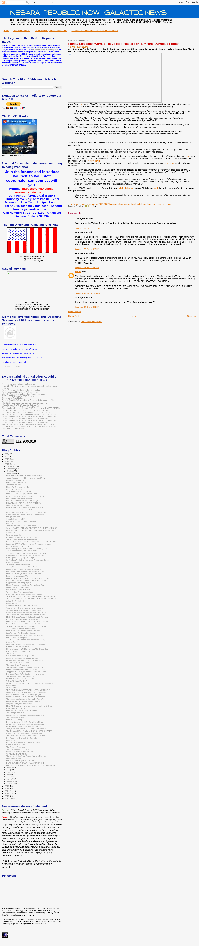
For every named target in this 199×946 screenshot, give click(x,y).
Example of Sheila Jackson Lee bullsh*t (21, 521)
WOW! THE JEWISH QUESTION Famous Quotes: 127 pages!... (30, 683)
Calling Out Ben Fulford (15, 601)
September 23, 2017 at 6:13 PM (87, 249)
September (11, 473)
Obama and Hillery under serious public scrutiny (24, 594)
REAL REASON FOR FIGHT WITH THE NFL (23, 503)
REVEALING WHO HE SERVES (18, 546)
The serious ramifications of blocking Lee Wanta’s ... (25, 699)
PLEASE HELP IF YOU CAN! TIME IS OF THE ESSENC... (28, 578)
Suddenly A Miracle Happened (17, 749)
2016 (7, 786)
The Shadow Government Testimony (20, 676)
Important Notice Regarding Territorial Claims (23, 742)
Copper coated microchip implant (18, 583)
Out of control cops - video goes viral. (20, 656)
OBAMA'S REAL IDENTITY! (16, 681)
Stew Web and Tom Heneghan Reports (21, 633)
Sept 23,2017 (11, 653)
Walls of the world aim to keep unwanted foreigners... (26, 608)
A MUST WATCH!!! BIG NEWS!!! (18, 651)
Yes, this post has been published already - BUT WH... (26, 553)
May (8, 774)
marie (78, 271)
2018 (7, 462)
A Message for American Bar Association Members (25, 555)
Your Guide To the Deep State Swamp (20, 628)
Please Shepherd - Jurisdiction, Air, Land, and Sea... (25, 585)
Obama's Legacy (12, 562)
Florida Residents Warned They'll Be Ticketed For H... (26, 569)
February (10, 781)
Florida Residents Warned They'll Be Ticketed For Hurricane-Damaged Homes (123, 43)
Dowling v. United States (37, 919)
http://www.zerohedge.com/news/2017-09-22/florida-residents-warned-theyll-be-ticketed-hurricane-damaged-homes (120, 204)
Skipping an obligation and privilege (19, 704)
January (10, 784)
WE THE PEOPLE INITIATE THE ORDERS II (20, 406)
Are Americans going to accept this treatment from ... (26, 660)
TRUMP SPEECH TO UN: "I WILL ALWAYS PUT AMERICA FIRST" (31, 596)
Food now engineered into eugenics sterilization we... (26, 571)
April (8, 777)
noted (107, 156)
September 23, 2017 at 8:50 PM (87, 268)
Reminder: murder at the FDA (17, 576)
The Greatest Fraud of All (15, 747)
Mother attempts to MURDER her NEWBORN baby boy (27, 649)
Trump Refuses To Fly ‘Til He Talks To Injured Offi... (25, 478)
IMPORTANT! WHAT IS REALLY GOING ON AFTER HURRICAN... (31, 542)
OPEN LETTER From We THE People (18, 396)
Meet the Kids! (11, 685)
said (155, 188)
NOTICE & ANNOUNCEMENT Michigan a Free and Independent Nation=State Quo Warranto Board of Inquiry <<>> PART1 (29, 417)
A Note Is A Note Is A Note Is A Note (19, 510)
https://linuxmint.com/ (11, 366)
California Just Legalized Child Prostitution (22, 658)
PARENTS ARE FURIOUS (16, 482)
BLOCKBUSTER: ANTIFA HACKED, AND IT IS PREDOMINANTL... (31, 765)
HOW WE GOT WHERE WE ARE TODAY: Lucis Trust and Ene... (30, 530)
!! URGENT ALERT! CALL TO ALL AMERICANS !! (25, 763)
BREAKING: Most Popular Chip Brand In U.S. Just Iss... (27, 617)
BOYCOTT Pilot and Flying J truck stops (21, 494)
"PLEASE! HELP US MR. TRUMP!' (19, 492)
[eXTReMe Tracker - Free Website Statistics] (5, 937)
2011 (7, 798)
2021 (7, 457)
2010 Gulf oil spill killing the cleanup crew (21, 551)
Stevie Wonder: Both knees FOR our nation (22, 539)
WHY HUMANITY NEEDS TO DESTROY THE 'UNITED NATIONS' (31, 528)
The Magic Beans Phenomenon (18, 665)
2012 (7, 796)
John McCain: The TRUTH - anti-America (21, 526)
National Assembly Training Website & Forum (21, 392)
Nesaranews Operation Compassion (51, 30)
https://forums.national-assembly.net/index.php (35, 190)
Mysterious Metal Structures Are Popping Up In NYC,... (26, 512)
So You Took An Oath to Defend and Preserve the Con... (27, 560)
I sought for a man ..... (14, 517)
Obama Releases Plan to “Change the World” (23, 624)
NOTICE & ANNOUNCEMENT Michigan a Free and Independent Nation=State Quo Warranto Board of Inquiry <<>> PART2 (29, 421)
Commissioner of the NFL (15, 519)
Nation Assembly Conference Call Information (21, 390)
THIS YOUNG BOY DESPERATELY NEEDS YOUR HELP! (28, 690)
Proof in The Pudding (14, 720)
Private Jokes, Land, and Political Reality (21, 710)
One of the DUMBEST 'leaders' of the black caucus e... (27, 580)
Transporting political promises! (18, 564)
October (10, 471)
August (9, 767)
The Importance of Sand (15, 717)
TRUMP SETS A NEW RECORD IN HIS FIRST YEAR (26, 626)
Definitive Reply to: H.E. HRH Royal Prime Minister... (25, 722)
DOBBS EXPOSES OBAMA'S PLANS (20, 678)
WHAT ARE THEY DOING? (16, 754)
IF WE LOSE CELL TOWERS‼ (17, 708)
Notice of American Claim (15, 745)
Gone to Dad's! (12, 642)
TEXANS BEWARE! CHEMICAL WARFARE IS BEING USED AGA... (31, 599)
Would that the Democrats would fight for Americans (25, 644)
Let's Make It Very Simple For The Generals (22, 537)
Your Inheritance (12, 688)
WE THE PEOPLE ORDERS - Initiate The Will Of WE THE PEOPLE (30, 414)
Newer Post (73, 316)
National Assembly (21, 30)
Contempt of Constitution (12, 398)
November (11, 469)
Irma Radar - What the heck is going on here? (23, 701)
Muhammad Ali (11, 603)
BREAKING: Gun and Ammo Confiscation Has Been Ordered (29, 706)
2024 (7, 454)
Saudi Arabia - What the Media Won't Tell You (23, 631)
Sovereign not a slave (14, 535)
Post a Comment (74, 312)
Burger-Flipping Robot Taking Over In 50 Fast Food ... (26, 669)
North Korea (10, 740)
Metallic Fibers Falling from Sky (18, 590)
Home (6, 30)
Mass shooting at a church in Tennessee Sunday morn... (27, 549)
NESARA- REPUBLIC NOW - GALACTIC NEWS (88, 12)
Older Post (192, 316)
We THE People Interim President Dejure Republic (23, 394)
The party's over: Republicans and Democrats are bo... (27, 615)
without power (93, 161)
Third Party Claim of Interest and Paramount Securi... (26, 735)
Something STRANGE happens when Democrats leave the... (29, 544)
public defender (125, 188)
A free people (11, 533)
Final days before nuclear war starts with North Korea (26, 635)
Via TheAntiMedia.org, (78, 47)
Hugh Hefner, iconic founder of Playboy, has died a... (26, 507)
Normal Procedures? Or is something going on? (24, 695)
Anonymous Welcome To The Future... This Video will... (27, 729)
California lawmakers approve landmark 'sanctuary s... (26, 612)
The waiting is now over (15, 713)
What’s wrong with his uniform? (18, 505)
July (8, 770)
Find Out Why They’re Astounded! (19, 498)
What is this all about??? (15, 758)
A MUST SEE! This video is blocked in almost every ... (26, 640)
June (9, 772)
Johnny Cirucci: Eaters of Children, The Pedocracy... (26, 567)
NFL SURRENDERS (14, 489)
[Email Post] (94, 206)
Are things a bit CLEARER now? (18, 587)
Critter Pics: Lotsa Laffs (15, 480)
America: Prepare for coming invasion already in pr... (26, 715)
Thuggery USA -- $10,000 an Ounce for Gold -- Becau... (27, 672)
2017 (7, 464)
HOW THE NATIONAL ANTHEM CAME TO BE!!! (24, 476)
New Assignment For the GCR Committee (22, 738)
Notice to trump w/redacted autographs (18, 384)
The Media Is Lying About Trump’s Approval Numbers (26, 756)
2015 (7, 789)
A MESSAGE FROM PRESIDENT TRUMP (22, 606)
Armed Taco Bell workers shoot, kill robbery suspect (26, 724)
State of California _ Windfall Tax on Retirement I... (25, 574)
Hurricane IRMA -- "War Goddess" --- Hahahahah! (25, 674)
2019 (7, 459)
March (9, 779)
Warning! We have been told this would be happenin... (26, 697)
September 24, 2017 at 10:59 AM (87, 293)
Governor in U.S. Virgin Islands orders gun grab (24, 733)
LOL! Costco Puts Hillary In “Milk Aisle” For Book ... (25, 619)
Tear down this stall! (13, 485)
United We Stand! (12, 523)
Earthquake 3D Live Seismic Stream (19, 647)
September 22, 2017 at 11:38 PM (87, 228)
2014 (7, 791)
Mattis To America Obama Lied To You (20, 752)
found (186, 156)
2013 (7, 794)
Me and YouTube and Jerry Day (18, 487)
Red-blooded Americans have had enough (22, 501)
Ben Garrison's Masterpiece (16, 638)
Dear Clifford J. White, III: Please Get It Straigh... (24, 726)
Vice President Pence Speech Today (20, 592)
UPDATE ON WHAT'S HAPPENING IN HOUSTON (25, 496)
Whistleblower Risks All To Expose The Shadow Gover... (27, 692)
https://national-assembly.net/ (45, 50)
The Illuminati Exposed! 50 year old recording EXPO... (26, 667)
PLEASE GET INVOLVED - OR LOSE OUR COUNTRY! (27, 621)
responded (169, 163)
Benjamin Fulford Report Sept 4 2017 (20, 761)
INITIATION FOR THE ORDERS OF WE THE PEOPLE (24, 404)
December (11, 466)
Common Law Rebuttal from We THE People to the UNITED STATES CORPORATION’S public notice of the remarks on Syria (31, 409)
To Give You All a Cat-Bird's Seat (18, 663)
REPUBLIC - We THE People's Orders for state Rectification (27, 412)
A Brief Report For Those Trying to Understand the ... (26, 514)
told (81, 104)
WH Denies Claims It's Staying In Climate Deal (23, 610)
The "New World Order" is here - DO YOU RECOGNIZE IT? (29, 731)
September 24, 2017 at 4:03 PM (87, 307)
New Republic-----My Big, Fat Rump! (20, 558)
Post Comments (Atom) (91, 321)
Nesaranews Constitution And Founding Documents (95, 30)
